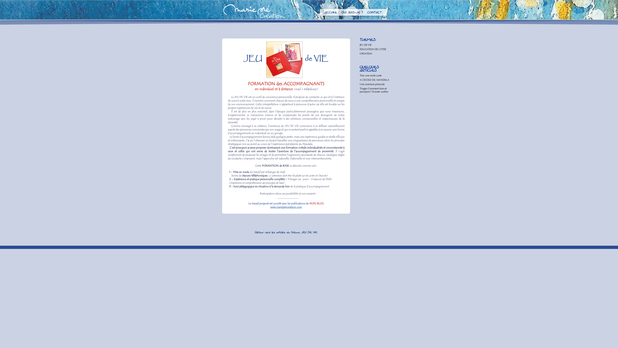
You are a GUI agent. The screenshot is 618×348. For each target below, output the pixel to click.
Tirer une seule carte (371, 75)
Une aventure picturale (372, 84)
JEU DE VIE (366, 44)
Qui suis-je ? (352, 13)
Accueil (331, 13)
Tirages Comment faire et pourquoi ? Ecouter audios (374, 90)
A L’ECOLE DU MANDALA (374, 79)
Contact (374, 13)
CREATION (366, 53)
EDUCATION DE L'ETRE (373, 49)
